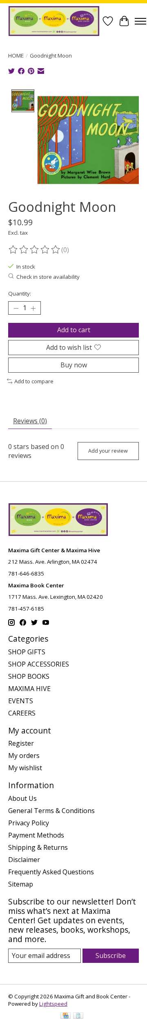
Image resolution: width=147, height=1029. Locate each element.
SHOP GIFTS (26, 651)
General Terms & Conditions (51, 810)
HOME (16, 55)
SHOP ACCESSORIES (38, 664)
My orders (24, 755)
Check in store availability (48, 276)
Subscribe (111, 955)
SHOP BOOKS (28, 676)
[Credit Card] (65, 1016)
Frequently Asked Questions (51, 871)
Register (21, 743)
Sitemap (20, 884)
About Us (22, 798)
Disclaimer (24, 859)
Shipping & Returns (38, 847)
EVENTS (20, 700)
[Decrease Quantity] (16, 308)
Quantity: (19, 293)
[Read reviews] (34, 250)
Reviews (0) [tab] (30, 420)
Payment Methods (36, 835)
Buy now (73, 364)
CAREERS (22, 713)
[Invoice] (78, 1016)
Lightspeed (53, 1003)
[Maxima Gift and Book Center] (54, 21)
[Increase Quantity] (33, 308)
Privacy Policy (28, 822)
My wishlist (25, 767)
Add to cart (73, 329)
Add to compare (33, 381)
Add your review (108, 450)
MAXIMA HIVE (29, 688)
